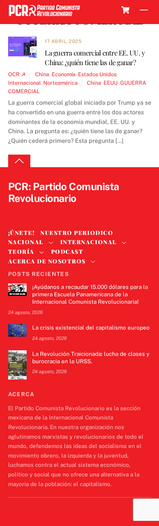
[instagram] (51, 211)
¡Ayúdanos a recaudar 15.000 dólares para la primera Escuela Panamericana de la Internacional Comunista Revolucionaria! (90, 294)
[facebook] (33, 211)
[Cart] (125, 10)
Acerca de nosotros (47, 261)
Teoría (21, 251)
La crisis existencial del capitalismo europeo (91, 327)
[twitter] (15, 211)
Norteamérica (60, 83)
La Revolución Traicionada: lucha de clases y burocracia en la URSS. (90, 357)
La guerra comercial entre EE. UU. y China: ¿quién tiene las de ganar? (95, 57)
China (42, 74)
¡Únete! (21, 232)
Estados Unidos (97, 74)
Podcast (67, 251)
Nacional (26, 242)
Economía (63, 74)
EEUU (111, 83)
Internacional (24, 83)
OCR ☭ (17, 74)
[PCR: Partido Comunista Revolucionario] (44, 16)
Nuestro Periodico (76, 232)
